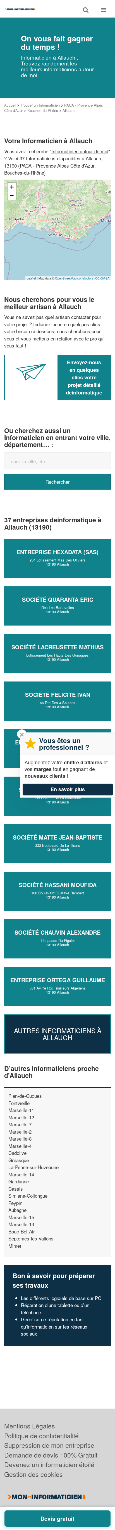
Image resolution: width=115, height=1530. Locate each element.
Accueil (10, 105)
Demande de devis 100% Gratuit (50, 1455)
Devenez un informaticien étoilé (49, 1464)
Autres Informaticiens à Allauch (57, 1034)
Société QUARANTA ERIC (57, 599)
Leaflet (31, 278)
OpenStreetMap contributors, (75, 278)
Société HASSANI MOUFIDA (58, 885)
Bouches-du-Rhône (42, 110)
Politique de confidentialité (41, 1435)
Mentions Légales (29, 1425)
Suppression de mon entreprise (49, 1445)
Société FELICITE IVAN (57, 694)
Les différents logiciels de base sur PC (61, 1297)
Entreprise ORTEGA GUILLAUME (57, 980)
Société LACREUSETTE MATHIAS (57, 647)
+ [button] (12, 187)
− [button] (12, 195)
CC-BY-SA (102, 278)
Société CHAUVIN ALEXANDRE (57, 932)
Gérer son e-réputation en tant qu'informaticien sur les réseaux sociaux (54, 1326)
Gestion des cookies (33, 1474)
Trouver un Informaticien (40, 105)
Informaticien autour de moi (79, 151)
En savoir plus (68, 789)
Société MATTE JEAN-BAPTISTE (57, 837)
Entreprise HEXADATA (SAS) (57, 552)
